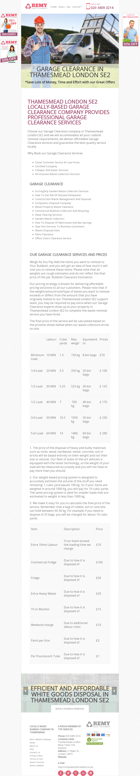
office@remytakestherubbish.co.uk (76, 773)
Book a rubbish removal (70, 708)
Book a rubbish (37, 765)
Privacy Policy (36, 755)
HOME (53, 6)
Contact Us (35, 752)
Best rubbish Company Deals (40, 741)
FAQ (32, 749)
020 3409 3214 (73, 735)
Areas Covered (37, 762)
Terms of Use (36, 758)
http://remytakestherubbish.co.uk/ (75, 767)
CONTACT (77, 6)
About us (34, 745)
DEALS (62, 6)
